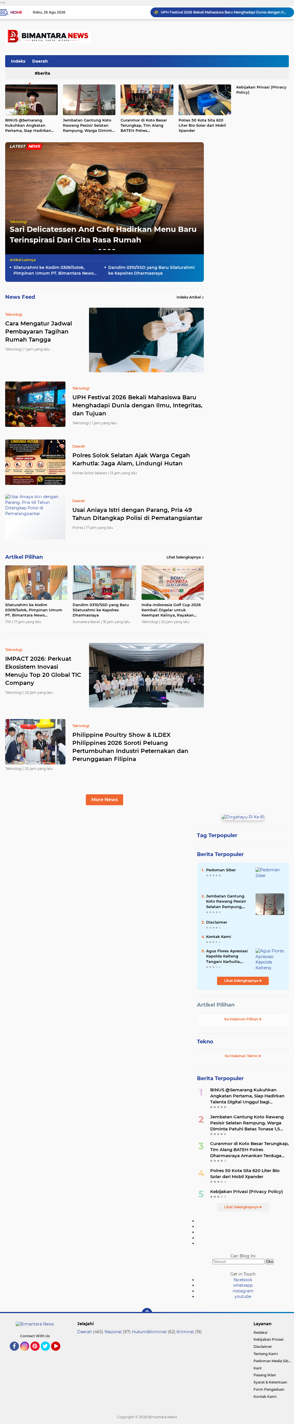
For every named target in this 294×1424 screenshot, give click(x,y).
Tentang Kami (266, 1354)
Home (16, 12)
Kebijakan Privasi (268, 1339)
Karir (258, 1368)
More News (104, 799)
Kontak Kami (218, 936)
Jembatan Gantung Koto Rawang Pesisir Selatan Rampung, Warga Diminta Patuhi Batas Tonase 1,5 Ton (88, 125)
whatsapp (243, 1285)
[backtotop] (147, 1313)
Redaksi (260, 1332)
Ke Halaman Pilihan (241, 1019)
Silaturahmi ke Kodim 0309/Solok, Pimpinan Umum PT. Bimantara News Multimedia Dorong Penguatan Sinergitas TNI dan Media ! (53, 270)
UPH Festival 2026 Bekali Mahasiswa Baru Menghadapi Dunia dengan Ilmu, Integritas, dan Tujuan (137, 405)
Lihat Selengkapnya (184, 557)
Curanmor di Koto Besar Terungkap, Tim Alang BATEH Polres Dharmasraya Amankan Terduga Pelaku (144, 125)
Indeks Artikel (189, 297)
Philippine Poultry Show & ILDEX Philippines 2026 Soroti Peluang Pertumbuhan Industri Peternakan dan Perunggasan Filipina (130, 746)
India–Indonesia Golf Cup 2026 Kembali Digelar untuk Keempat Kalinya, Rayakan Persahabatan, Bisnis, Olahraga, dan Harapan (172, 610)
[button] (95, 249)
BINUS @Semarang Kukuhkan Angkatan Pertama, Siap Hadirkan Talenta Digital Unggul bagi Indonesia (247, 1096)
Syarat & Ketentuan (270, 1382)
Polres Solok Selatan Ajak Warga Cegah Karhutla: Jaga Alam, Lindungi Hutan (225, 12)
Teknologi (18, 221)
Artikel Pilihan (216, 1005)
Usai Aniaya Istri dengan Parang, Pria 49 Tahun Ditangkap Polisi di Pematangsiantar (137, 513)
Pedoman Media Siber (273, 1361)
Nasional (113, 1331)
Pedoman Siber (221, 870)
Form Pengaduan (269, 1389)
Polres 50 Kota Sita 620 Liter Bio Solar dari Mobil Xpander (202, 125)
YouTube (59, 1353)
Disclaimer (216, 922)
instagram (243, 1291)
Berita (44, 73)
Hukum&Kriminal (149, 1331)
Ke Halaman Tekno (241, 1056)
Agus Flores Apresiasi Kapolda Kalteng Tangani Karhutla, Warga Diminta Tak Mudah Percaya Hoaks (227, 956)
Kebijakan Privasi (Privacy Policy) (246, 1191)
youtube (243, 1296)
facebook (243, 1279)
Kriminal (185, 1331)
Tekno (205, 1041)
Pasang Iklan (265, 1375)
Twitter (48, 1353)
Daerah (40, 61)
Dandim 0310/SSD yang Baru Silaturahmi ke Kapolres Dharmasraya (151, 270)
